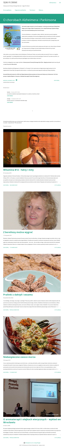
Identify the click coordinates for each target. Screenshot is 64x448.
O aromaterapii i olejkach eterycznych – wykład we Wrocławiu (32, 421)
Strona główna (7, 10)
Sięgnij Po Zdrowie (10, 3)
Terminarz (32, 10)
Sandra (8, 92)
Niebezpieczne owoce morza (19, 356)
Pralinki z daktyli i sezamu (18, 294)
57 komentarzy (13, 372)
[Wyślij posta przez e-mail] (16, 80)
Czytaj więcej (57, 185)
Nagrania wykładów (20, 10)
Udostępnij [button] (56, 80)
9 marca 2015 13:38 (15, 92)
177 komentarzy (13, 247)
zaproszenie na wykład (8, 82)
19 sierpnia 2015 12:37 (16, 98)
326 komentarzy (13, 185)
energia (8, 98)
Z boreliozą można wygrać (18, 232)
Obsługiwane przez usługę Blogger (32, 442)
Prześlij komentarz (14, 309)
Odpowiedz (10, 95)
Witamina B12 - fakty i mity (18, 169)
